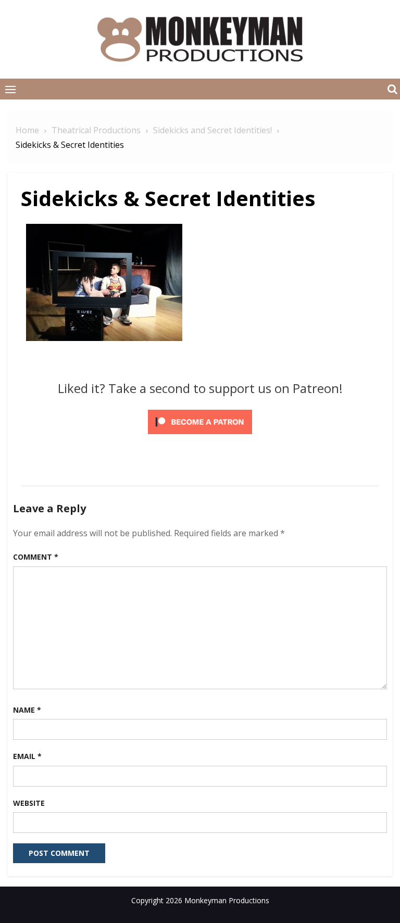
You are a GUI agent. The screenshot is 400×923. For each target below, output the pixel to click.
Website (29, 803)
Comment (35, 557)
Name (27, 710)
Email (27, 756)
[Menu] (10, 89)
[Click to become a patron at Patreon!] (200, 435)
